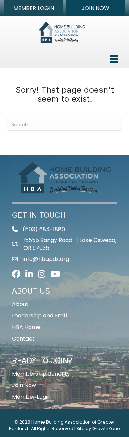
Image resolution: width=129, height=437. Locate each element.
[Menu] (114, 59)
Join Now (24, 385)
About (20, 304)
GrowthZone (106, 428)
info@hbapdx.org (46, 259)
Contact (23, 339)
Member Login (31, 397)
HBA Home (26, 327)
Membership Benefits (41, 374)
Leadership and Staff (40, 315)
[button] (33, 8)
